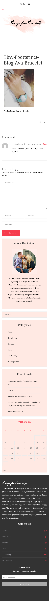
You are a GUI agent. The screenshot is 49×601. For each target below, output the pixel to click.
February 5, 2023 (34, 144)
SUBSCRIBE (24, 567)
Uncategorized (13, 361)
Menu (22, 3)
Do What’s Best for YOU (16, 411)
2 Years (10, 390)
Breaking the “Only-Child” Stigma (20, 396)
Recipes (11, 344)
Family (10, 332)
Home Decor (12, 338)
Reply (45, 144)
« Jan (4, 471)
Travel (10, 350)
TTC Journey (12, 356)
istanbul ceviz (20, 144)
